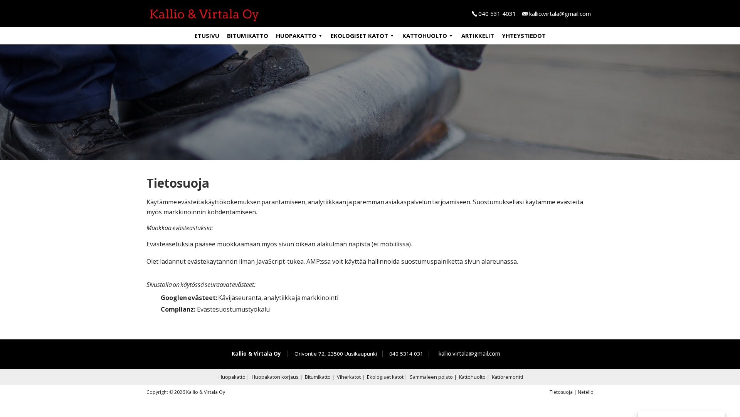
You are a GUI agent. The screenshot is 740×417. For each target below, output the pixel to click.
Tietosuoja (561, 392)
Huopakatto (296, 35)
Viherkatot (349, 376)
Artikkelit (477, 35)
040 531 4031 (497, 14)
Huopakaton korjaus (275, 376)
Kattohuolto (424, 35)
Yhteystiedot (524, 35)
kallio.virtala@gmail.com (560, 14)
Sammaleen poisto (431, 376)
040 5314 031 (406, 353)
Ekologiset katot (359, 35)
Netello (586, 392)
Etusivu (207, 35)
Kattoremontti (507, 376)
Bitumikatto (247, 35)
